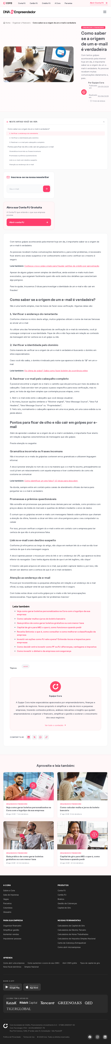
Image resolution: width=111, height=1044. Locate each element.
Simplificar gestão (11, 930)
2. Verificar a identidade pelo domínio (23, 138)
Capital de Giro (64, 908)
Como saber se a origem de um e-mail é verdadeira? (29, 129)
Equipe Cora (98, 83)
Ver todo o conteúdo (54, 725)
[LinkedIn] (28, 737)
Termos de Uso (29, 1037)
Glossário (7, 912)
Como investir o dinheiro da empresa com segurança (44, 651)
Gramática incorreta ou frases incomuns (25, 151)
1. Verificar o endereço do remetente (23, 133)
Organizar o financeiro (93, 27)
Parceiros (7, 903)
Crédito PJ (46, 3)
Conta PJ (21, 3)
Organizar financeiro (12, 925)
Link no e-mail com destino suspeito (23, 160)
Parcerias (68, 3)
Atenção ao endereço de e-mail (21, 164)
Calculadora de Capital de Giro (71, 925)
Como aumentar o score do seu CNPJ (43, 963)
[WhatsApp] (40, 737)
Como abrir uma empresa (13, 963)
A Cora (57, 3)
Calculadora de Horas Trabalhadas (73, 934)
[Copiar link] (46, 737)
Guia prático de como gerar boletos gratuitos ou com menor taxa (50, 623)
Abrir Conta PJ (97, 3)
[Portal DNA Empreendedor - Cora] (7, 3)
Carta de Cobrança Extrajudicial (72, 943)
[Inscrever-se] (46, 189)
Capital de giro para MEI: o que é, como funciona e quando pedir (49, 627)
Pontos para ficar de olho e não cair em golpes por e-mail (31, 147)
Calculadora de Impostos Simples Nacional (76, 938)
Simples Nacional (31, 967)
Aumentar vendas (11, 934)
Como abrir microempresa (69, 947)
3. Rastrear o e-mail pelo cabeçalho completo (26, 142)
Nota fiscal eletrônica (12, 967)
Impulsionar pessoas (12, 938)
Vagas (6, 899)
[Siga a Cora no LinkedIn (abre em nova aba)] (105, 1037)
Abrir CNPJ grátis (70, 963)
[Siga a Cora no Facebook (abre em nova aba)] (90, 1037)
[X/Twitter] (34, 737)
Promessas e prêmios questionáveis (23, 156)
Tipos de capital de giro (90, 963)
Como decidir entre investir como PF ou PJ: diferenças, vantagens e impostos (57, 647)
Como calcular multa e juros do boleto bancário (41, 618)
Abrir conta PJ (16, 222)
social (25, 666)
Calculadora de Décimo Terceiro (72, 930)
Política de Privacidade (12, 1037)
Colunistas (7, 908)
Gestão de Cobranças (67, 903)
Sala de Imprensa (11, 895)
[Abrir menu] (105, 12)
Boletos (61, 899)
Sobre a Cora (9, 890)
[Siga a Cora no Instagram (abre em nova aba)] (97, 1037)
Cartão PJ (34, 3)
